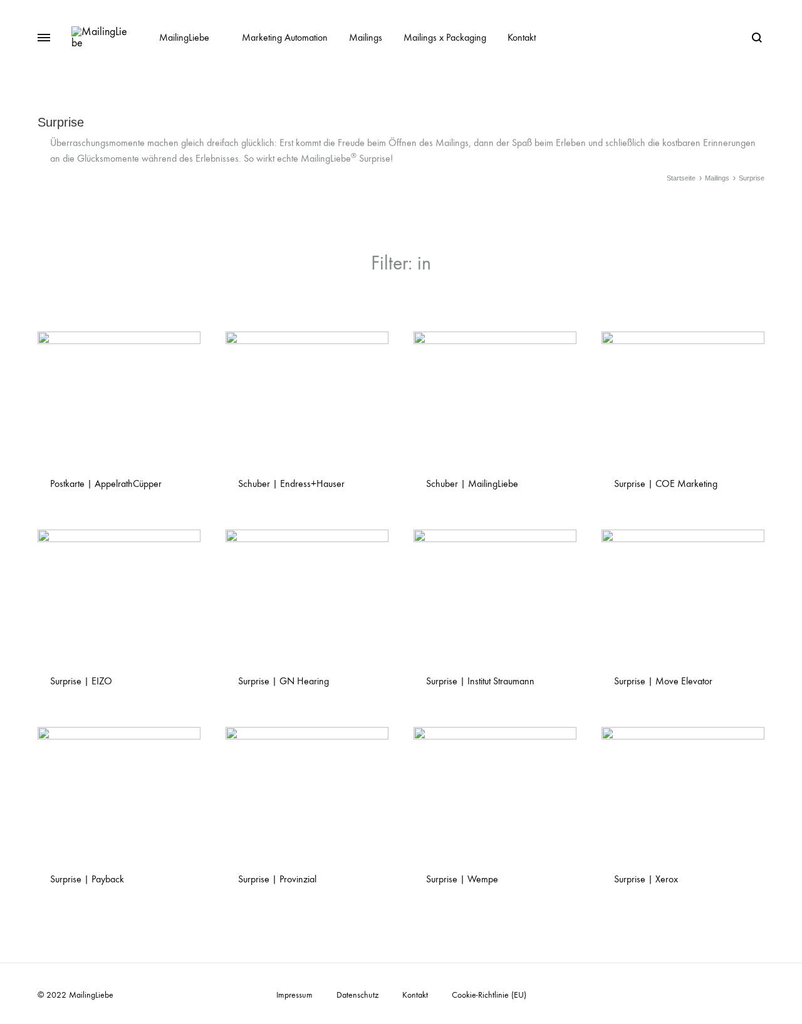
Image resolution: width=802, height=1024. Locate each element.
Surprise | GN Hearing (283, 681)
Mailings (365, 37)
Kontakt (522, 37)
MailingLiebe (184, 37)
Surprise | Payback (87, 879)
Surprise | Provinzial (277, 879)
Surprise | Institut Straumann (480, 681)
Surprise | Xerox (646, 879)
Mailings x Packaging (445, 37)
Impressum (294, 995)
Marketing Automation (285, 37)
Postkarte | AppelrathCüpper (106, 483)
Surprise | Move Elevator (663, 681)
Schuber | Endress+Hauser (291, 483)
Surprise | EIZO (81, 681)
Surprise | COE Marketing (665, 483)
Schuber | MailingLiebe (472, 483)
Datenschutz (357, 995)
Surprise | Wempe (462, 879)
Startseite (681, 178)
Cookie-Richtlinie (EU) (489, 995)
